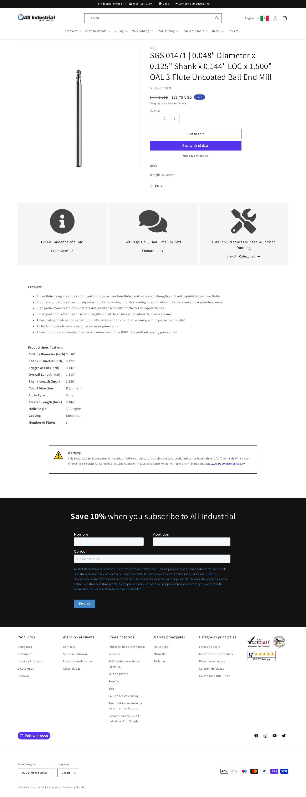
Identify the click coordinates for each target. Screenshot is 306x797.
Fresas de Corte (209, 647)
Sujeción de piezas (211, 668)
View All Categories (241, 256)
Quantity (155, 110)
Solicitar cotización (76, 654)
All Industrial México (109, 3)
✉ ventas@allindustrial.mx (192, 3)
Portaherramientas (212, 661)
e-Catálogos (26, 668)
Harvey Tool (162, 647)
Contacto (69, 647)
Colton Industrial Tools (215, 676)
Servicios (23, 676)
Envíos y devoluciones (78, 661)
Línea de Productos (31, 661)
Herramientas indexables (216, 654)
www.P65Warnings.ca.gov (228, 464)
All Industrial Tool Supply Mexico (44, 787)
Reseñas (113, 681)
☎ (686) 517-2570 (140, 3)
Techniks (159, 661)
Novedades (25, 654)
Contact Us (150, 251)
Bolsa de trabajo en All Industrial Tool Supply (123, 718)
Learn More (59, 251)
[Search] (216, 18)
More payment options (196, 155)
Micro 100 (160, 654)
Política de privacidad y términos (123, 663)
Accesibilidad (72, 668)
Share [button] (158, 185)
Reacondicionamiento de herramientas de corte (125, 705)
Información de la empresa (126, 647)
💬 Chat (163, 3)
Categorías (25, 647)
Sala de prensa (118, 674)
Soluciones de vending (123, 696)
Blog (111, 688)
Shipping (155, 103)
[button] (72, 30)
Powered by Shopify (73, 787)
